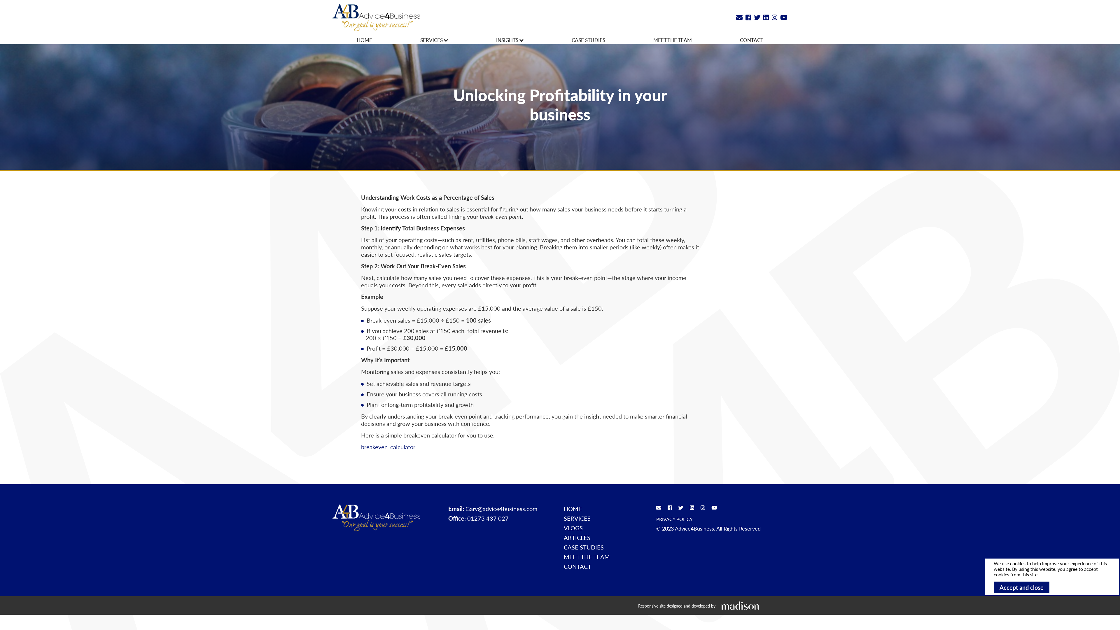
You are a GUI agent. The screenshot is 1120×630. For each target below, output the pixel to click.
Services (432, 39)
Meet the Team (672, 39)
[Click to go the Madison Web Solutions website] (740, 605)
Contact (751, 39)
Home (364, 39)
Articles (577, 537)
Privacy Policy (674, 519)
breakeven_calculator (388, 447)
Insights (507, 39)
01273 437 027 (488, 518)
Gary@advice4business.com (501, 509)
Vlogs (573, 528)
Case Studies (588, 39)
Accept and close (1022, 587)
